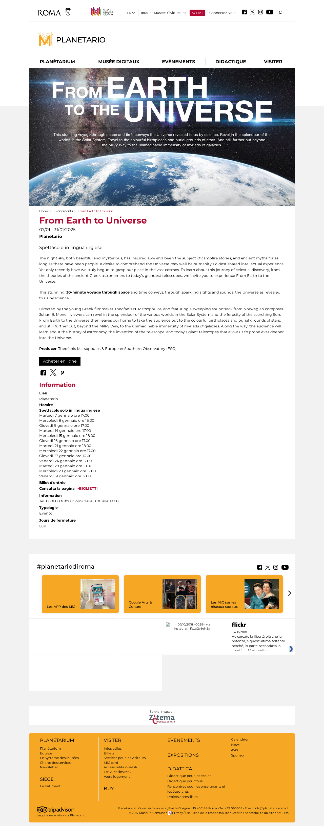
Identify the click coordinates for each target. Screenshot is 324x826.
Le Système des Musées (59, 758)
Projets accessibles (182, 797)
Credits (237, 813)
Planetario (81, 39)
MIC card (111, 763)
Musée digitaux (118, 61)
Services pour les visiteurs (125, 758)
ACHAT (197, 13)
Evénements (178, 61)
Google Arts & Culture (140, 604)
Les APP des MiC (61, 607)
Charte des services (55, 763)
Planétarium (57, 61)
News (235, 745)
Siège (47, 779)
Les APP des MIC (117, 772)
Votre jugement (117, 776)
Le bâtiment (50, 786)
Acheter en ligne (60, 361)
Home (44, 211)
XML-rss (283, 813)
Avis (234, 750)
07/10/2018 (258, 641)
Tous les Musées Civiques (160, 13)
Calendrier (240, 739)
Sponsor (238, 755)
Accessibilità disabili (120, 767)
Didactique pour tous (184, 781)
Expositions (183, 755)
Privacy (177, 813)
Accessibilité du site (259, 813)
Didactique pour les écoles (189, 776)
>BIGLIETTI (86, 488)
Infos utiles (113, 748)
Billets (109, 753)
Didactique (230, 61)
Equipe (46, 753)
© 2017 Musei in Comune (147, 813)
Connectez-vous (222, 13)
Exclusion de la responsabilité (207, 813)
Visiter (273, 61)
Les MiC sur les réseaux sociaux (224, 604)
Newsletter (49, 767)
